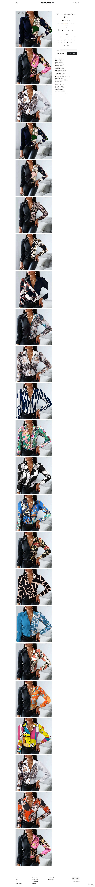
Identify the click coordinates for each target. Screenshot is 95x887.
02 (57, 37)
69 (71, 42)
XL (68, 30)
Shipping (64, 23)
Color (66, 34)
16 (58, 42)
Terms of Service (19, 883)
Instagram (52, 879)
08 (68, 45)
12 (67, 42)
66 (58, 39)
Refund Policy (35, 879)
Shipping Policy (35, 881)
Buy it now (72, 53)
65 (75, 37)
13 (64, 42)
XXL (73, 30)
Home (17, 879)
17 (74, 39)
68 (65, 39)
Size (66, 27)
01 (61, 37)
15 (61, 42)
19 (68, 39)
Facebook (52, 877)
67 (61, 39)
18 (71, 39)
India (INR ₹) (75, 878)
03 (64, 37)
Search (17, 881)
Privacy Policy (35, 877)
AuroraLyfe (47, 3)
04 (68, 37)
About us (17, 877)
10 (74, 42)
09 (64, 45)
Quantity (57, 50)
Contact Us (34, 883)
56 (71, 37)
